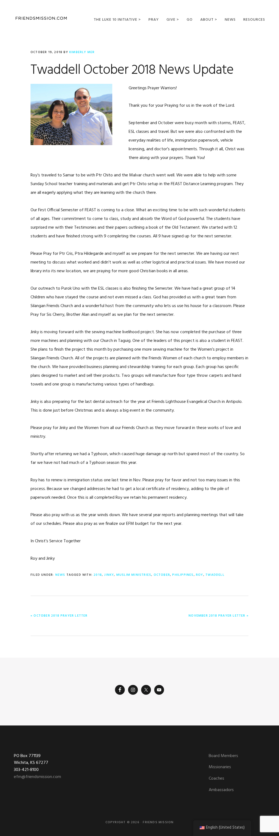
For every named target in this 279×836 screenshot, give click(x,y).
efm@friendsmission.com (37, 776)
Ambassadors (221, 790)
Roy (199, 575)
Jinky (109, 575)
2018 (98, 575)
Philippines (182, 575)
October (162, 575)
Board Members (223, 756)
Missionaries (220, 767)
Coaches (216, 778)
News (60, 575)
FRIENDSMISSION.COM (41, 18)
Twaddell (215, 575)
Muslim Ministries (133, 575)
